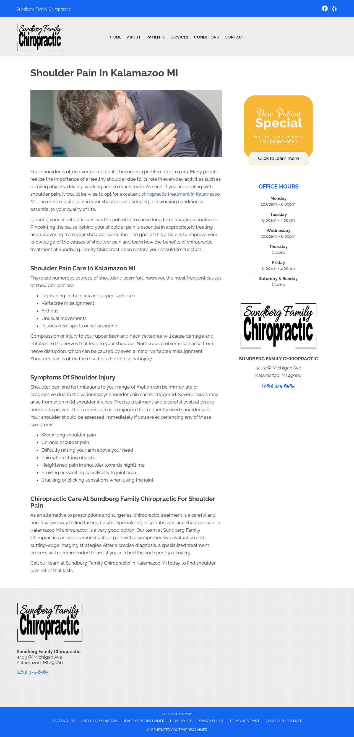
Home (115, 37)
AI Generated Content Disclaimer (177, 730)
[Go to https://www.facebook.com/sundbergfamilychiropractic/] (325, 9)
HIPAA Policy (181, 721)
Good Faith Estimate (284, 721)
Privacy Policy (211, 721)
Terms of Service (245, 721)
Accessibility (64, 721)
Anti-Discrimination (99, 721)
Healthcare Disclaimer (143, 721)
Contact (234, 37)
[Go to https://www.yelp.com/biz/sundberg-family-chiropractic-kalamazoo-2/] (334, 10)
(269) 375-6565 (278, 386)
